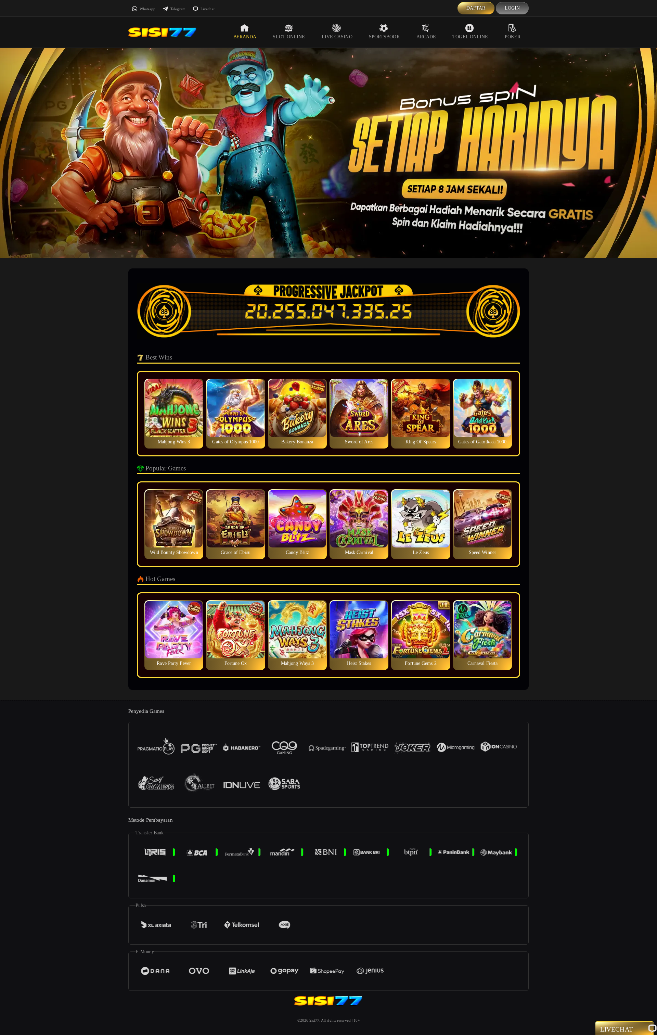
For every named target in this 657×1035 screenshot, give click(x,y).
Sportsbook (384, 36)
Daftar (476, 8)
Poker (513, 36)
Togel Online (470, 36)
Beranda (245, 36)
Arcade (426, 36)
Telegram (177, 9)
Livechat (207, 9)
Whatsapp (147, 9)
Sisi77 (314, 1020)
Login (512, 8)
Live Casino (337, 36)
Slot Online (289, 36)
